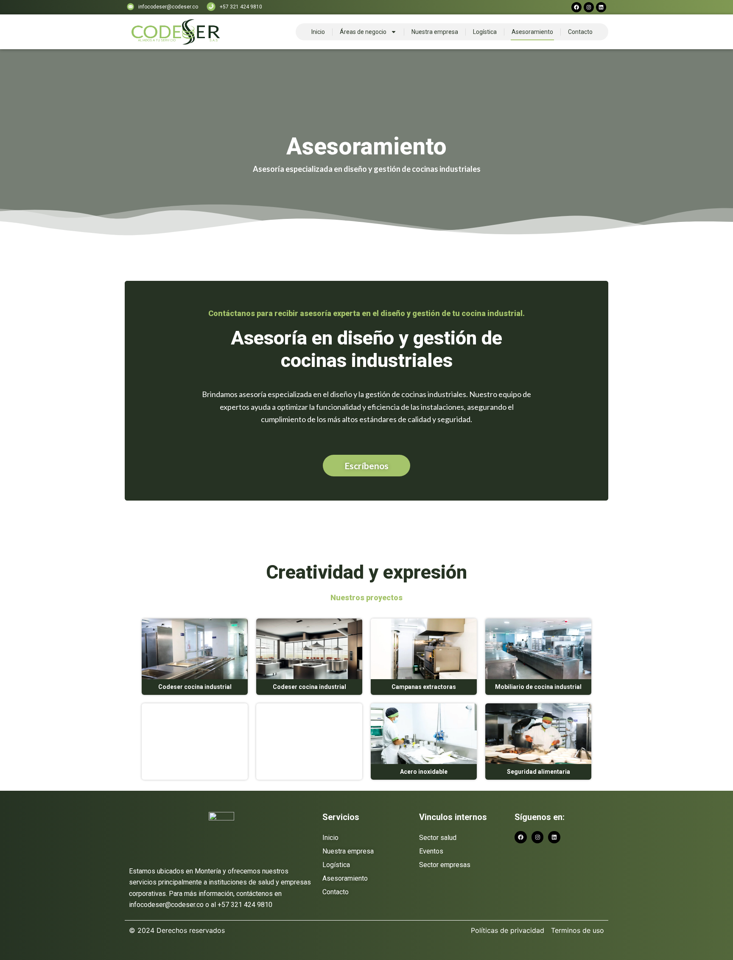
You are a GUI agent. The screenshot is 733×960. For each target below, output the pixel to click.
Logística (485, 31)
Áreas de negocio (363, 31)
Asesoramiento (532, 31)
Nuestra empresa (434, 31)
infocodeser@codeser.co (168, 7)
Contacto (580, 31)
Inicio (318, 31)
